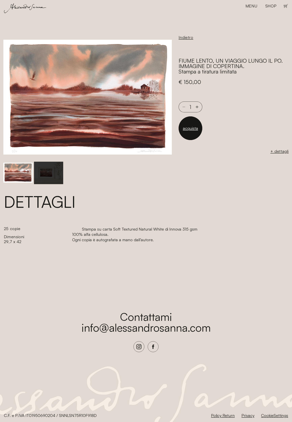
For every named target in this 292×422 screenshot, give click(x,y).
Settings (281, 415)
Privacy (247, 415)
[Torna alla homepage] (25, 9)
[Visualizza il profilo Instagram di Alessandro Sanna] (138, 351)
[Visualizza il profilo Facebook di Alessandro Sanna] (153, 351)
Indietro (186, 37)
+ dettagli (279, 151)
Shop (270, 5)
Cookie (267, 415)
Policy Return (223, 415)
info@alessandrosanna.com (146, 327)
